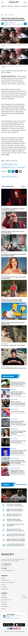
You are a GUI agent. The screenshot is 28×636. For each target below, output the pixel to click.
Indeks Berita (4, 589)
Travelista (24, 597)
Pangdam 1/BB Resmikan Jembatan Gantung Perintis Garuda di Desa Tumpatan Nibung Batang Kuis (14, 521)
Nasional (3, 595)
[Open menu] (2, 2)
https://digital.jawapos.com (14, 618)
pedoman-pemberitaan (7, 582)
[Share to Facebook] (12, 171)
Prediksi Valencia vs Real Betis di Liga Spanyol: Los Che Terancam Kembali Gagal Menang (13, 499)
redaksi (3, 578)
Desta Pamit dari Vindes (17, 411)
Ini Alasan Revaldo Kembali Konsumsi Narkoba (18, 441)
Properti (3, 608)
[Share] (25, 24)
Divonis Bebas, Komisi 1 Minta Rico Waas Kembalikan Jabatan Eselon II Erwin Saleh (18, 453)
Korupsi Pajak (21, 167)
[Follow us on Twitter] (11, 628)
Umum (23, 595)
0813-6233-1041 (5, 566)
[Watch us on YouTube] (17, 628)
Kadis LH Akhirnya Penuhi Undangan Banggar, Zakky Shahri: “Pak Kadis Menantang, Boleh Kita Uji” (18, 462)
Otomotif (3, 602)
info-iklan (3, 586)
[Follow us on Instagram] (14, 628)
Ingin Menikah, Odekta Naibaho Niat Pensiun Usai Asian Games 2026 (17, 393)
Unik (11, 380)
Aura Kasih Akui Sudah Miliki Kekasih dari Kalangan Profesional (18, 432)
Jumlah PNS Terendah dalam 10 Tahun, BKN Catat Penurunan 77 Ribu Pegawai (16, 545)
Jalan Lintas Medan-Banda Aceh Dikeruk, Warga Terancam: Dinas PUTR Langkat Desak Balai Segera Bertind (16, 536)
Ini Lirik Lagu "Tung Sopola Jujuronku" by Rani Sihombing (15, 505)
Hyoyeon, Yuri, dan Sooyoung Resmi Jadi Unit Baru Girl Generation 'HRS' (17, 403)
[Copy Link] (20, 171)
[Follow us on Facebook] (8, 628)
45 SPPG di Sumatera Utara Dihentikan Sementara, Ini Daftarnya (14, 515)
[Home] (1, 14)
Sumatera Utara (14, 458)
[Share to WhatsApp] (9, 171)
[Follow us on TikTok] (19, 628)
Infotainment (14, 399)
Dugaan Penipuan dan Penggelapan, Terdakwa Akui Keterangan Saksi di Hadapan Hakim (17, 472)
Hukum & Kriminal (9, 15)
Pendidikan (4, 597)
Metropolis (13, 448)
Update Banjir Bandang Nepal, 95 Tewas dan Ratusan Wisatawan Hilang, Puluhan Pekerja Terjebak (18, 423)
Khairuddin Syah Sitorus (8, 167)
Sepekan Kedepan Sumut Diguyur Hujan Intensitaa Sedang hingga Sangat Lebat (16, 540)
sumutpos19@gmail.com (8, 570)
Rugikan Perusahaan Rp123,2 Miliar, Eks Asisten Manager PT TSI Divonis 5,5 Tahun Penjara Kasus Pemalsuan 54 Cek (16, 511)
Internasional (13, 419)
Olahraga (12, 390)
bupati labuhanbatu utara (9, 164)
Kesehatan (4, 604)
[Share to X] (16, 171)
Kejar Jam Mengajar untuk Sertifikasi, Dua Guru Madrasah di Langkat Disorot (16, 530)
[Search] (25, 2)
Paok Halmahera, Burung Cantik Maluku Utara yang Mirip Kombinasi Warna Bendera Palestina (17, 384)
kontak (3, 584)
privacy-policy (5, 580)
